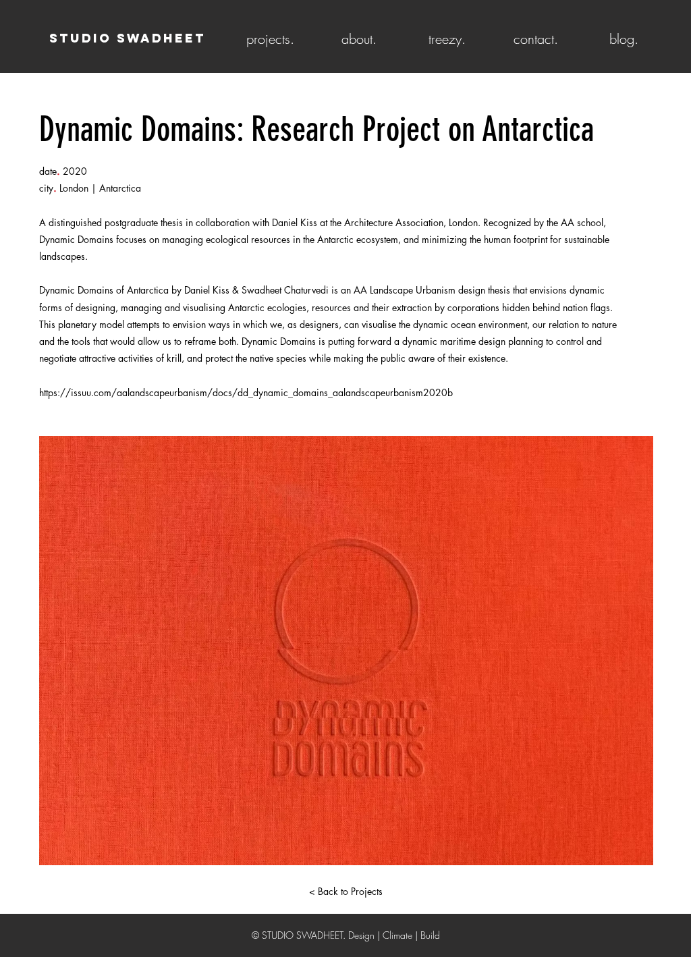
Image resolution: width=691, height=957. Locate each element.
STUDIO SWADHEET (127, 38)
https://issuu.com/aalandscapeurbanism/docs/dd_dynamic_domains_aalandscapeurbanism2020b (246, 392)
